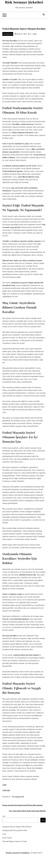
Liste (4, 834)
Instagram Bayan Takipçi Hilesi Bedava (17, 827)
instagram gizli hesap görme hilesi (14, 830)
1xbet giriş (6, 790)
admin (35, 34)
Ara (3, 816)
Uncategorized (7, 34)
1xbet (4, 785)
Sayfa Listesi (7, 838)
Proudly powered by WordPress (18, 853)
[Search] (44, 15)
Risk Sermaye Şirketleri (24, 2)
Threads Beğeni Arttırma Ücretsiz (14, 841)
